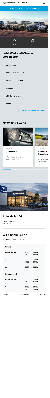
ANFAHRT (42, 295)
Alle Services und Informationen (31, 110)
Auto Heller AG (12, 216)
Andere (8, 104)
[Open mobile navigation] (44, 2)
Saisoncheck (11, 65)
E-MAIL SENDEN (24, 295)
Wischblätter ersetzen (14, 81)
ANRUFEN (5, 295)
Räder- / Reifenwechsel (15, 73)
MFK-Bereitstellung (13, 96)
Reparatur (9, 88)
